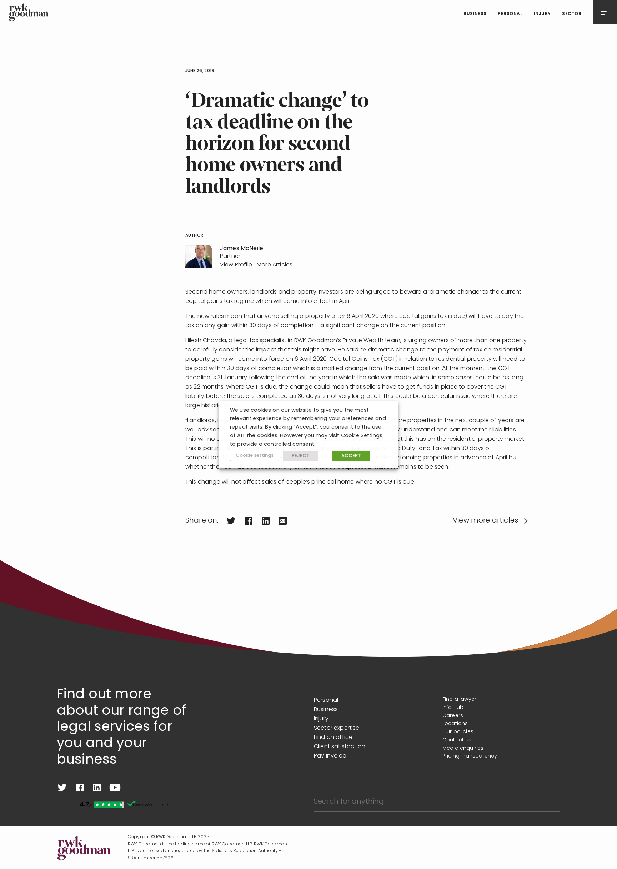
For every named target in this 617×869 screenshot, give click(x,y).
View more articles (485, 520)
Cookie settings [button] (255, 455)
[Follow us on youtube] (115, 787)
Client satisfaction (339, 747)
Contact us (457, 740)
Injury (542, 14)
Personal (510, 14)
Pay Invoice (330, 756)
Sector (571, 14)
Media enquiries (462, 748)
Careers (452, 716)
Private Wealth (363, 341)
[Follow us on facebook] (79, 787)
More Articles (274, 265)
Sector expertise (337, 728)
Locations (455, 723)
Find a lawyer (459, 699)
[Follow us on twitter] (62, 787)
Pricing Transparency (469, 756)
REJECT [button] (301, 456)
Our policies (457, 732)
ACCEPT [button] (351, 456)
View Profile (236, 265)
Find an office (333, 737)
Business (475, 14)
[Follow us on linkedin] (96, 787)
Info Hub (452, 707)
